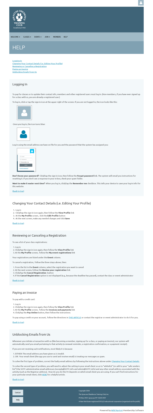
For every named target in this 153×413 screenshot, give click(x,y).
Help (17, 399)
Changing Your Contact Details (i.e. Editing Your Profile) (37, 63)
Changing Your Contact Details (125, 361)
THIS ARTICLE (75, 317)
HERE (44, 374)
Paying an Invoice (20, 69)
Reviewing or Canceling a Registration (29, 66)
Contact (18, 392)
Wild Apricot (117, 410)
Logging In (17, 60)
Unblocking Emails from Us (24, 72)
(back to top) (18, 191)
